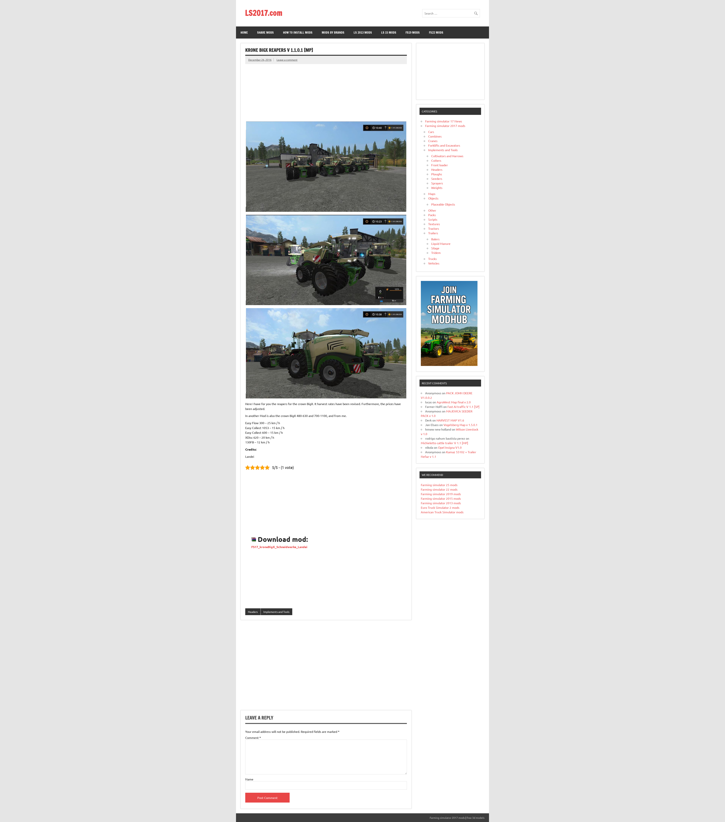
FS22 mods (436, 32)
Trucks (432, 259)
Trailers (433, 233)
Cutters (436, 160)
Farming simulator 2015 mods (441, 498)
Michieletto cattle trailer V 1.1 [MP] (444, 443)
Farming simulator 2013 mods (441, 503)
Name (249, 779)
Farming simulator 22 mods (439, 489)
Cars (431, 132)
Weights (436, 187)
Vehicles (433, 263)
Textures (434, 224)
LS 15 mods (388, 32)
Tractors (433, 228)
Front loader (439, 165)
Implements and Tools (276, 611)
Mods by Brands (333, 32)
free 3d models (475, 817)
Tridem (436, 252)
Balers (435, 239)
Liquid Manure (440, 243)
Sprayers (437, 183)
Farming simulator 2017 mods (445, 126)
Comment (253, 737)
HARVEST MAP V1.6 (450, 420)
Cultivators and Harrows (447, 156)
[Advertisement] (326, 90)
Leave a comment (287, 59)
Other (432, 210)
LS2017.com (263, 12)
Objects (433, 198)
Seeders (436, 178)
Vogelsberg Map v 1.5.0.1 (460, 425)
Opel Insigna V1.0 (450, 447)
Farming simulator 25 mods (439, 485)
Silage (435, 248)
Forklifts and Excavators (444, 145)
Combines (435, 136)
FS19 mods (413, 32)
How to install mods (297, 32)
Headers (253, 611)
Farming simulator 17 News (443, 121)
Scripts (432, 219)
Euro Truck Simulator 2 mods (440, 507)
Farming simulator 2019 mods (441, 494)
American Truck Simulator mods (442, 512)
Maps (431, 194)
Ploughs (436, 174)
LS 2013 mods (363, 32)
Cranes (432, 141)
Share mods (265, 32)
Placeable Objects (443, 204)
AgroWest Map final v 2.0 (454, 402)
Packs (432, 215)
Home (244, 32)
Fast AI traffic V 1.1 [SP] (463, 406)
